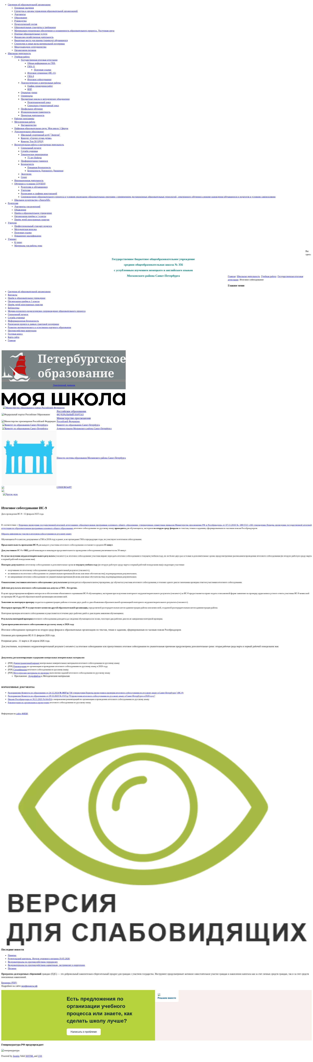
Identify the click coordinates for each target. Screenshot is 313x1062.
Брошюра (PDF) (9, 983)
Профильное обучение (32, 109)
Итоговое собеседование (39, 79)
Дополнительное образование (29, 131)
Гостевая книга (15, 334)
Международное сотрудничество (30, 47)
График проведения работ (40, 86)
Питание (12, 968)
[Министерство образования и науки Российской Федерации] (34, 407)
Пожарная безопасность (39, 167)
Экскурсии (26, 174)
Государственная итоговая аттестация (39, 60)
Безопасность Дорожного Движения (45, 171)
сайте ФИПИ (22, 713)
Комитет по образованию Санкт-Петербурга (78, 425)
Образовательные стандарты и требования (35, 27)
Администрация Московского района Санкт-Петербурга (84, 428)
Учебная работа (22, 57)
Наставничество (29, 125)
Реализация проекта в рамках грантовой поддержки (33, 324)
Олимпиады (27, 96)
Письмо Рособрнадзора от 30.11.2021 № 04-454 (30, 699)
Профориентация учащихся (34, 161)
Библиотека (13, 308)
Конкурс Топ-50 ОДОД (32, 141)
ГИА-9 (30, 76)
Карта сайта (13, 337)
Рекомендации (19, 666)
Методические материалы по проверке (31, 673)
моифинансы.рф (29, 986)
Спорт (24, 177)
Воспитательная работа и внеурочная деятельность (39, 144)
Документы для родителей (27, 206)
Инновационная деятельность (28, 180)
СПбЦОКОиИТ (64, 487)
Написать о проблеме (84, 1031)
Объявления (20, 210)
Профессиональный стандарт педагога (33, 226)
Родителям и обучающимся (34, 187)
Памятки (12, 955)
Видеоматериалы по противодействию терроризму (33, 962)
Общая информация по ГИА (41, 63)
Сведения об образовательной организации (29, 4)
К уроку (18, 242)
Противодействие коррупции (22, 330)
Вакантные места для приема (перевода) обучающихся (41, 40)
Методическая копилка (25, 229)
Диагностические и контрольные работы (41, 83)
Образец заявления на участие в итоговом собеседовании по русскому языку (36, 534)
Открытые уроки (29, 92)
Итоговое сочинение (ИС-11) (41, 73)
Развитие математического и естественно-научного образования (39, 327)
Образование (20, 17)
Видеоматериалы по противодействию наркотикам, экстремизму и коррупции (46, 965)
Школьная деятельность (19, 53)
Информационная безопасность (23, 321)
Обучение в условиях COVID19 (29, 184)
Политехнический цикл (39, 102)
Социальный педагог (31, 148)
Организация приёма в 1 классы (30, 216)
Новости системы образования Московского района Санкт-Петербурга (91, 458)
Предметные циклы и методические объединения (45, 99)
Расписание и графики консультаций (39, 193)
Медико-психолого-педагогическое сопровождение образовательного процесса (46, 311)
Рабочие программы (24, 118)
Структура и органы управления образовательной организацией (46, 11)
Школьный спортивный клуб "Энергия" (40, 135)
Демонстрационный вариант (26, 663)
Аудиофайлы (34, 676)
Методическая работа (24, 122)
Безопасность (27, 164)
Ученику (12, 239)
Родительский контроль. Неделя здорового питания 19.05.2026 (39, 958)
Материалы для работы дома (28, 245)
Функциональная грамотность (35, 112)
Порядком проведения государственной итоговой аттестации (47, 525)
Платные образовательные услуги (30, 34)
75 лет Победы (34, 158)
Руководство (20, 21)
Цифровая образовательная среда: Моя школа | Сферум (41, 128)
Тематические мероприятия (34, 154)
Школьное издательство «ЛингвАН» (32, 200)
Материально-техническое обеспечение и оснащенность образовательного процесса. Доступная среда (64, 30)
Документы (20, 14)
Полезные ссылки (42, 70)
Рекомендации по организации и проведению (28, 702)
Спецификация (20, 669)
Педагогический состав (25, 24)
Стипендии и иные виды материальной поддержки (39, 44)
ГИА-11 (31, 66)
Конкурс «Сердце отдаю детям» (36, 138)
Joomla (16, 1056)
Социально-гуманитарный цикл (43, 105)
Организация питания (25, 50)
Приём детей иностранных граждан (31, 219)
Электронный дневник (64, 385)
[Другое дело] (10, 494)
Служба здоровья (29, 151)
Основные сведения (24, 8)
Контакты (12, 295)
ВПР (29, 89)
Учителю (12, 223)
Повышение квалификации (27, 236)
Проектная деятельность (32, 115)
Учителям (25, 190)
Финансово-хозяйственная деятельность (33, 37)
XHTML (29, 1056)
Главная (232, 276)
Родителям (13, 203)
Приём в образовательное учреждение (33, 213)
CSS (40, 1056)
